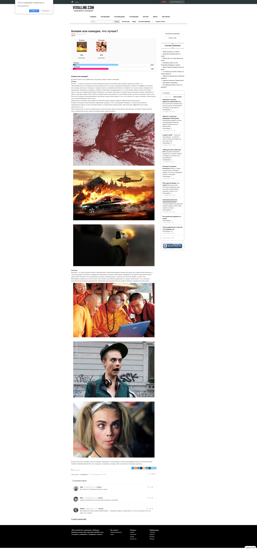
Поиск (77, 2)
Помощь (152, 539)
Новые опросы (167, 238)
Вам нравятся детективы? (170, 82)
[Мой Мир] (138, 468)
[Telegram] (155, 468)
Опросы (132, 532)
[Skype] (152, 468)
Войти (164, 1)
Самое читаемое (177, 96)
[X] (141, 468)
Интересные (126, 21)
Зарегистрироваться (176, 1)
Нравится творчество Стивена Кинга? (173, 80)
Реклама (152, 536)
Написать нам (250, 547)
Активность (133, 539)
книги (78, 470)
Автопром (166, 17)
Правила (152, 534)
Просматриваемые (144, 21)
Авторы (132, 536)
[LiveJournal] (149, 468)
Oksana (82, 508)
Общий (73, 34)
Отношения (133, 17)
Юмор (155, 17)
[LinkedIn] (147, 468)
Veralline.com (83, 7)
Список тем (172, 38)
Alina (81, 498)
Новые (134, 21)
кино (74, 470)
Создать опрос (160, 21)
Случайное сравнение (172, 33)
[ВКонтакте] (133, 468)
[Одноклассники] (135, 468)
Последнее (166, 93)
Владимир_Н (84, 474)
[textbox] (102, 21)
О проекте (152, 532)
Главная (93, 17)
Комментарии (167, 96)
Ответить (98, 487)
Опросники (133, 534)
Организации (119, 17)
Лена (81, 487)
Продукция (105, 17)
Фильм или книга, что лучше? (171, 51)
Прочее (146, 17)
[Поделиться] (93, 474)
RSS (173, 238)
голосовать (81, 58)
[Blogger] (144, 468)
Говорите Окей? (167, 135)
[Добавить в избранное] (89, 474)
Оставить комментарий (78, 519)
